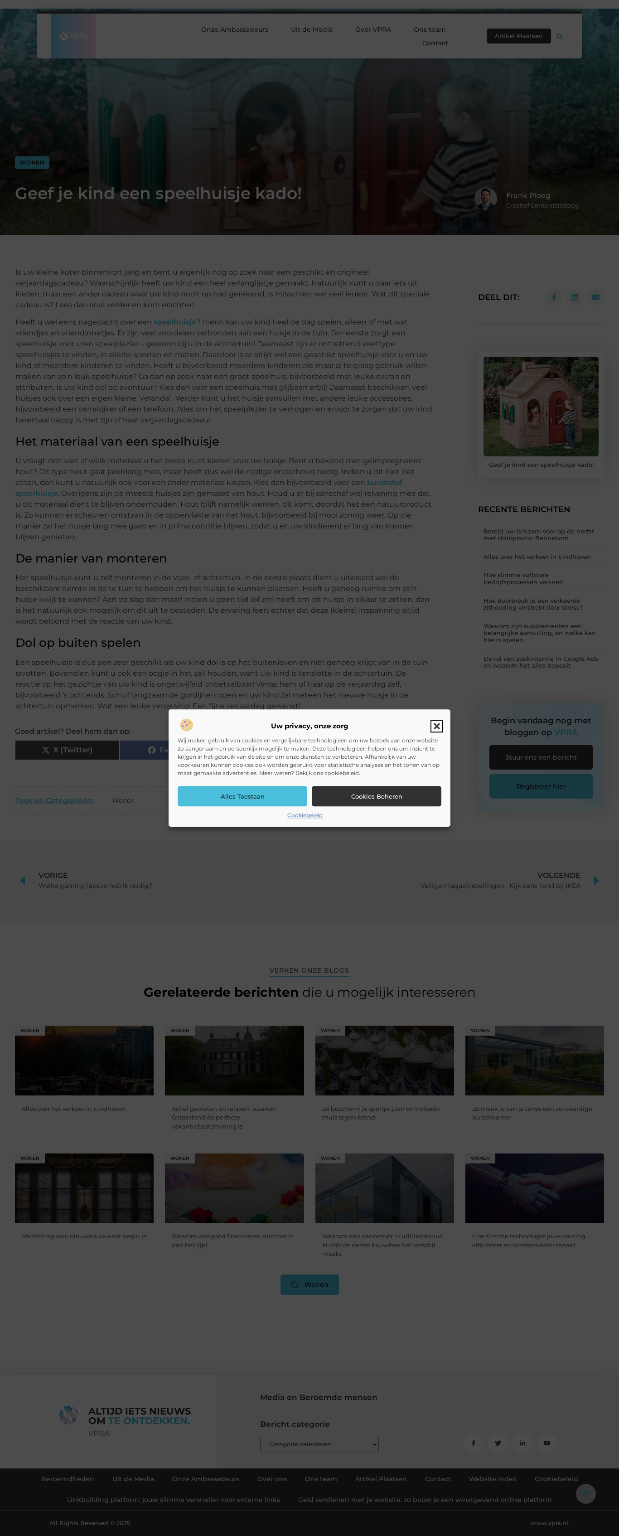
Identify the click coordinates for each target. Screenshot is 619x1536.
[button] (436, 726)
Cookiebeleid (305, 815)
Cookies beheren (376, 796)
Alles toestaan (243, 796)
